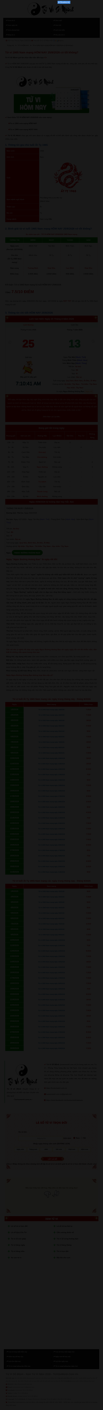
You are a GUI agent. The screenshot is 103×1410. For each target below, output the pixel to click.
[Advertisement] (51, 41)
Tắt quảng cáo (64, 2)
